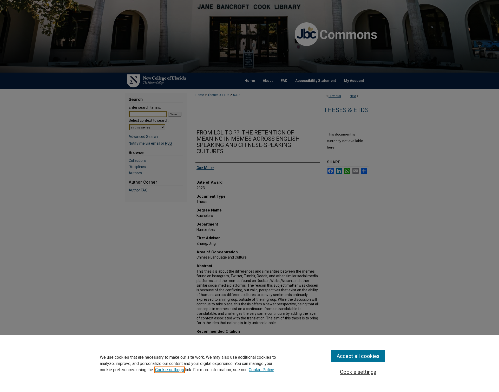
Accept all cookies (358, 356)
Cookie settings (169, 369)
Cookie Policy (261, 369)
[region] (249, 363)
